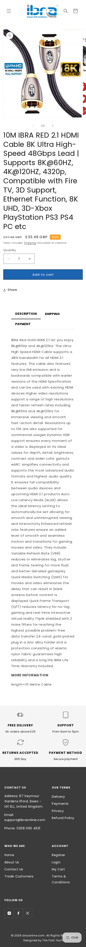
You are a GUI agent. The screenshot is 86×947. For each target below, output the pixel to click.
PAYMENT (23, 324)
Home (9, 855)
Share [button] (12, 290)
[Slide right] (53, 126)
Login (56, 862)
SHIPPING (52, 314)
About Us (11, 862)
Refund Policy (63, 818)
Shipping (30, 243)
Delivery (58, 796)
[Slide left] (33, 126)
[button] (9, 11)
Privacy (58, 811)
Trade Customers (19, 876)
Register (58, 855)
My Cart (58, 869)
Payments (60, 803)
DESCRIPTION (26, 313)
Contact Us (13, 869)
